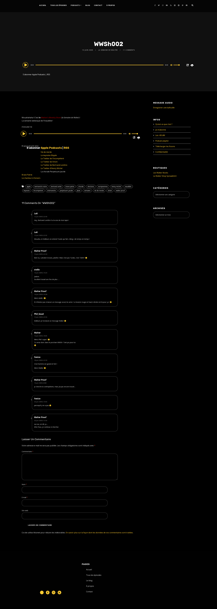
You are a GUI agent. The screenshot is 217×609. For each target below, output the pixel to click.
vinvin (110, 190)
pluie (78, 190)
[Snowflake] (42, 592)
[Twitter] (159, 5)
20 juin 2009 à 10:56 (40, 402)
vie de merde (99, 190)
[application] (102, 65)
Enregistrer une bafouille (164, 107)
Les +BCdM (160, 135)
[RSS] (171, 5)
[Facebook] (155, 5)
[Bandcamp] (179, 5)
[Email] (187, 5)
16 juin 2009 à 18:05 (40, 336)
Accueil (42, 5)
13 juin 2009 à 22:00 (40, 217)
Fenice (37, 357)
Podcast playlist (162, 141)
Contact (98, 5)
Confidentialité (161, 152)
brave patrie (70, 186)
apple (29, 186)
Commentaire (27, 451)
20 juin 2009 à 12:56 (40, 420)
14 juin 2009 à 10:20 (40, 273)
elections (91, 186)
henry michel (116, 186)
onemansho (51, 190)
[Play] (26, 65)
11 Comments (129, 50)
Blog (87, 5)
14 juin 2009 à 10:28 (40, 294)
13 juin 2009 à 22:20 (40, 254)
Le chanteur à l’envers (31, 178)
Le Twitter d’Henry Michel (51, 168)
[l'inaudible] (28, 6)
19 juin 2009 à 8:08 (40, 383)
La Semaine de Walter (108, 50)
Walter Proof (40, 251)
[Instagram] (163, 5)
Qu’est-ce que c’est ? (163, 124)
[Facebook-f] (48, 592)
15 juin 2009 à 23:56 (40, 317)
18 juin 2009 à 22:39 (40, 360)
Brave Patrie (27, 174)
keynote (27, 190)
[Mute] (171, 65)
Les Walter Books (160, 172)
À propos (110, 5)
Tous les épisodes (58, 5)
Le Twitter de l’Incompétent (52, 158)
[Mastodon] (183, 5)
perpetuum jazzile (66, 190)
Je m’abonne (160, 130)
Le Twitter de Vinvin (49, 162)
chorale (81, 186)
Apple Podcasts (38, 74)
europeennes (103, 186)
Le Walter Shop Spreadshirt (165, 176)
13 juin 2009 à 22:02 (40, 235)
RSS (48, 74)
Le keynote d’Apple (49, 155)
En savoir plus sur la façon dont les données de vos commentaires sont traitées (99, 532)
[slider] (176, 67)
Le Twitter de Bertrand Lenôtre (54, 165)
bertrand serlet (56, 186)
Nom (24, 484)
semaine (87, 190)
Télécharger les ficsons (165, 146)
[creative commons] (160, 229)
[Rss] (59, 592)
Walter (37, 332)
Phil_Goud (39, 314)
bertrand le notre (41, 186)
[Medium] (175, 5)
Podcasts (75, 5)
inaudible (128, 186)
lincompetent (38, 190)
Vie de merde (46, 152)
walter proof (120, 190)
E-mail (25, 497)
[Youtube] (167, 5)
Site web (25, 510)
